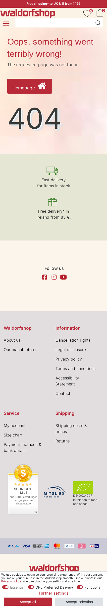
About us (12, 340)
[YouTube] (63, 277)
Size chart (13, 434)
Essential (17, 587)
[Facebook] (44, 277)
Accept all (28, 602)
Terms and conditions (75, 368)
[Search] (98, 22)
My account (15, 425)
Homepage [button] (24, 87)
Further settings (53, 593)
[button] (6, 23)
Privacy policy (68, 359)
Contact (62, 393)
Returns (62, 440)
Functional (93, 587)
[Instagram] (54, 277)
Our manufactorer (20, 349)
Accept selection (79, 602)
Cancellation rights (73, 340)
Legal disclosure (70, 349)
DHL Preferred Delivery (54, 587)
